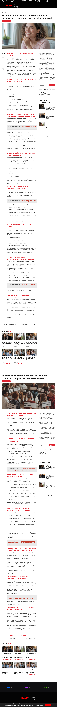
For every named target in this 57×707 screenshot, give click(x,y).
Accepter (48, 704)
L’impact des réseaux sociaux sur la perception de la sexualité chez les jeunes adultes (28, 326)
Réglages (41, 705)
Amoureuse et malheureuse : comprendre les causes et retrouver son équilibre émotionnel (50, 107)
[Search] (54, 5)
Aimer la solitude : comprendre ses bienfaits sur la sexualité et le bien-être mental (19, 343)
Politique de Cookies (42, 93)
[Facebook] (3, 56)
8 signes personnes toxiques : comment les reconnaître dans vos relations (19, 359)
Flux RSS (40, 96)
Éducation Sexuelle (4, 1)
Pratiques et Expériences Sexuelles (26, 1)
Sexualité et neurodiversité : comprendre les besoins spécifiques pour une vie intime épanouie (28, 638)
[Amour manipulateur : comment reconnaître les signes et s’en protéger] (7, 352)
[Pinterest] (3, 67)
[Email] (3, 69)
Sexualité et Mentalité (48, 1)
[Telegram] (3, 64)
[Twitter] (3, 59)
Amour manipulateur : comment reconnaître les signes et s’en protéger (7, 359)
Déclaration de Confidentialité (44, 94)
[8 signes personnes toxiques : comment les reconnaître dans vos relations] (19, 352)
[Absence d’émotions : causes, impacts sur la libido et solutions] (31, 352)
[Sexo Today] (13, 5)
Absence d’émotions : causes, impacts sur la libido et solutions (31, 358)
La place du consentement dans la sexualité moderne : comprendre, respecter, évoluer (10, 326)
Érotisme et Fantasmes (37, 1)
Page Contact (41, 95)
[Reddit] (3, 62)
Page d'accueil (41, 92)
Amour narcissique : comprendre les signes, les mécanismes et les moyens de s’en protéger (7, 343)
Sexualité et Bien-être (14, 1)
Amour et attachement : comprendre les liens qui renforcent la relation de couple (31, 343)
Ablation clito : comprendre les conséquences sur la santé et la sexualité (50, 133)
